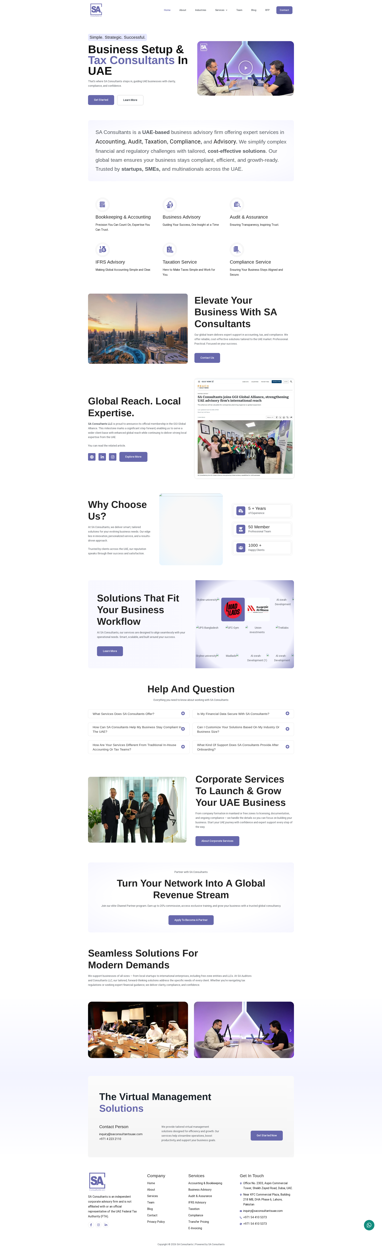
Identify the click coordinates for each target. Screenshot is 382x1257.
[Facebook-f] (91, 1225)
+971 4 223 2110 (110, 1139)
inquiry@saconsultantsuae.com (121, 1134)
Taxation (155, 141)
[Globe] (92, 457)
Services (219, 10)
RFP (267, 10)
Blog (253, 10)
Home (167, 10)
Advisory (225, 141)
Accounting (110, 141)
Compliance (185, 141)
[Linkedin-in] (102, 457)
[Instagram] (112, 457)
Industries (200, 10)
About (182, 10)
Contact (284, 10)
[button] (221, 10)
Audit (135, 141)
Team (239, 10)
